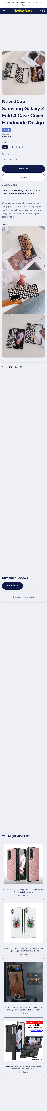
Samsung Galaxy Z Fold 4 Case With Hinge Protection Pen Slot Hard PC (23, 1067)
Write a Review (12, 586)
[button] (4, 75)
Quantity (5, 154)
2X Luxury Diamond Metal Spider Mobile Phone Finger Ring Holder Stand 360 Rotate (23, 949)
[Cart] (44, 11)
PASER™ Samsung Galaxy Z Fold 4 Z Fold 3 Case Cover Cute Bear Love (23, 890)
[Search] (40, 11)
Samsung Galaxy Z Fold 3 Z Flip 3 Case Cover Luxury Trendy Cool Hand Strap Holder (23, 1008)
